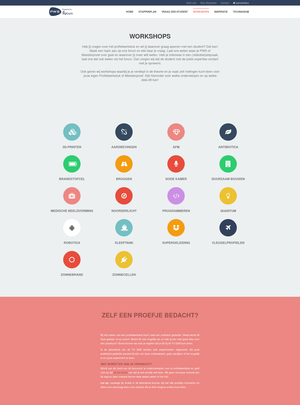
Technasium (241, 11)
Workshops (201, 11)
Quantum (228, 210)
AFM (176, 147)
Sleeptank (124, 242)
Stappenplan (147, 11)
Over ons (191, 3)
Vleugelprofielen (228, 242)
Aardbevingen (124, 147)
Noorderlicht (124, 210)
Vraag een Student (174, 11)
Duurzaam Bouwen (228, 179)
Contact (225, 3)
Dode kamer (176, 179)
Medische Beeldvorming (72, 210)
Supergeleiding (176, 242)
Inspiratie (221, 11)
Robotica (72, 242)
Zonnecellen (124, 274)
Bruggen (124, 179)
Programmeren (176, 210)
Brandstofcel (72, 179)
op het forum (121, 372)
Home (129, 11)
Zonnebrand (72, 274)
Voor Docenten (208, 3)
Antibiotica (228, 147)
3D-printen (71, 147)
